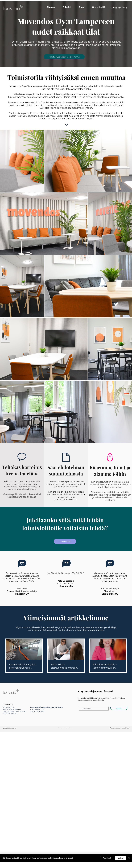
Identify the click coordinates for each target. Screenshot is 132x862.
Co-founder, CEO (65, 583)
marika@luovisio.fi (10, 713)
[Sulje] (128, 858)
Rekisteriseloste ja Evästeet (61, 858)
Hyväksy (120, 858)
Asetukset (107, 858)
